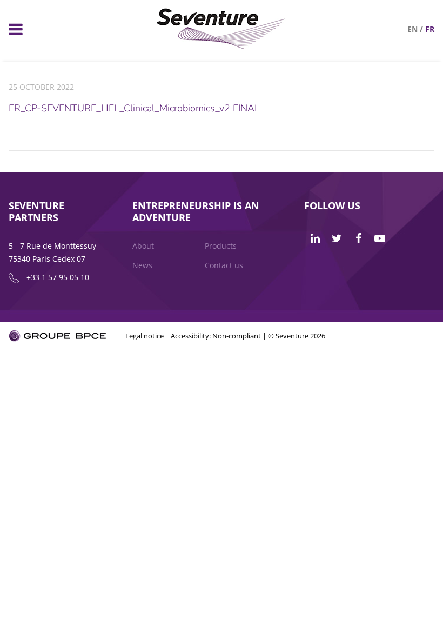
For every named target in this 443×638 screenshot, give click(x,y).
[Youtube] (380, 238)
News (142, 265)
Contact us (224, 265)
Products (221, 246)
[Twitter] (336, 238)
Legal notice (144, 336)
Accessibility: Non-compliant (216, 336)
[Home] (221, 46)
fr (429, 29)
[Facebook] (358, 238)
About (143, 246)
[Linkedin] (315, 238)
